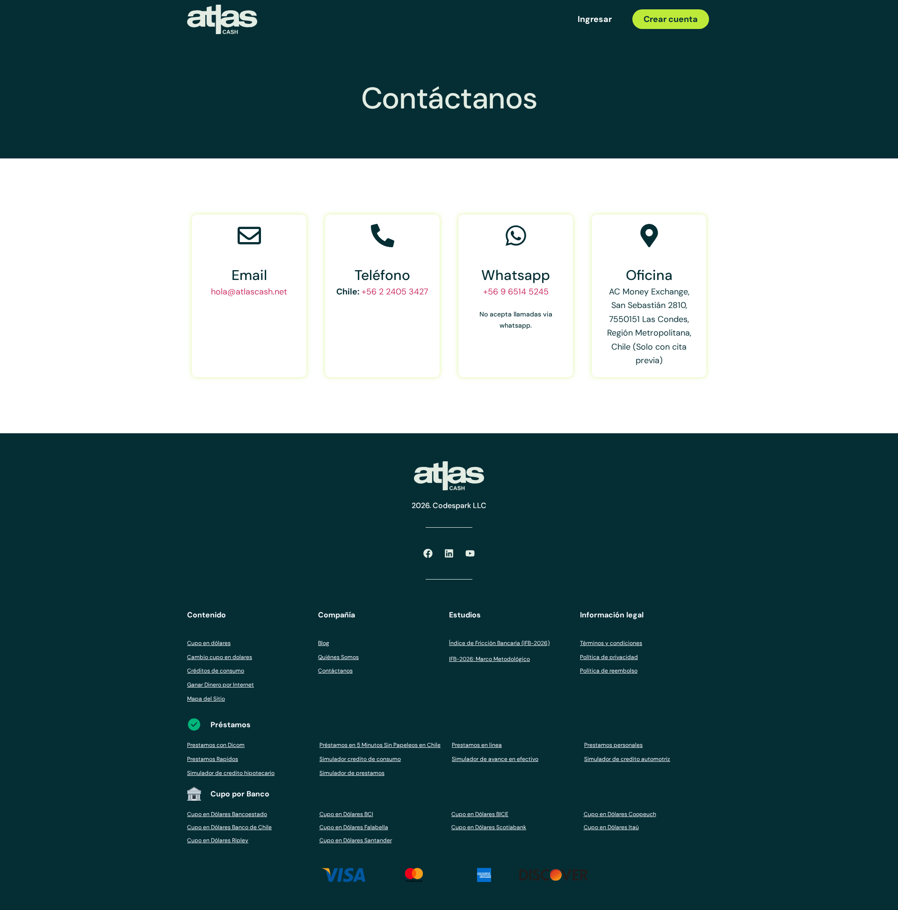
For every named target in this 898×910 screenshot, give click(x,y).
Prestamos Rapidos (212, 759)
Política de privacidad (609, 657)
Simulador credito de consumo (360, 759)
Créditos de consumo (215, 670)
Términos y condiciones (611, 643)
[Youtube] (470, 553)
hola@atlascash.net (249, 291)
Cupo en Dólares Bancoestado (227, 814)
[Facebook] (428, 553)
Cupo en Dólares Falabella (353, 827)
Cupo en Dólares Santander (355, 840)
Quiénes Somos (338, 657)
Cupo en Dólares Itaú (611, 827)
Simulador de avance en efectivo (495, 759)
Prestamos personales (613, 745)
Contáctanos (335, 670)
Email (249, 275)
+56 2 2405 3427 (395, 291)
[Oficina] (649, 235)
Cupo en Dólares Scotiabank (488, 827)
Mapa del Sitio (206, 698)
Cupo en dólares (209, 643)
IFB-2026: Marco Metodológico (489, 659)
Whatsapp (515, 275)
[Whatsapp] (516, 235)
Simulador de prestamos (351, 773)
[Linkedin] (449, 553)
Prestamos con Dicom (216, 745)
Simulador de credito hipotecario (231, 773)
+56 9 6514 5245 (516, 291)
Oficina (649, 275)
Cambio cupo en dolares (219, 657)
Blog (323, 643)
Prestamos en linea (477, 745)
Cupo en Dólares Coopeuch (620, 814)
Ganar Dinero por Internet (220, 684)
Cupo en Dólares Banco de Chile (229, 827)
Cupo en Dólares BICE (479, 814)
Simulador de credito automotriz (627, 759)
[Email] (249, 235)
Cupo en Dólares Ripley (217, 840)
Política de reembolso (608, 670)
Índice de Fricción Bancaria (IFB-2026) (499, 643)
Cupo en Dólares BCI (346, 814)
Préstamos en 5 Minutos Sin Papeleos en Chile (380, 745)
